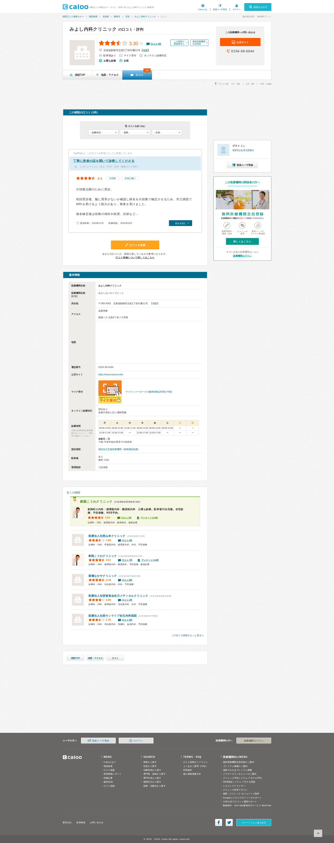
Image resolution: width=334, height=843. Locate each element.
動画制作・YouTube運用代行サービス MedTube (247, 805)
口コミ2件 (127, 540)
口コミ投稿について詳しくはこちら (135, 257)
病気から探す (150, 762)
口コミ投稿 (109, 786)
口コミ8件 (127, 580)
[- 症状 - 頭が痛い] (167, 132)
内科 (113, 178)
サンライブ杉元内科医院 (113, 615)
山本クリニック (107, 535)
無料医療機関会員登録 (199, 42)
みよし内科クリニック (145, 16)
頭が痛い (131, 178)
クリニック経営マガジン (235, 790)
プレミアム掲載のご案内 (235, 766)
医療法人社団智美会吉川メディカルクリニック (118, 595)
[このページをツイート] (229, 822)
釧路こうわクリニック (96, 501)
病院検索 (93, 16)
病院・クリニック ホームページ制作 (241, 793)
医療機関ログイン (242, 255)
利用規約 (187, 770)
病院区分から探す (152, 782)
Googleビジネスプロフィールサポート (242, 798)
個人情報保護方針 (192, 774)
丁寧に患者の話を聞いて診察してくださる (104, 160)
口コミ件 (156, 44)
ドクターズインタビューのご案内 (239, 774)
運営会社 (67, 822)
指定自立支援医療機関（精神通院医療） (119, 449)
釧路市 (117, 16)
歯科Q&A (108, 782)
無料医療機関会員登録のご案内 (238, 762)
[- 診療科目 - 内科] (103, 132)
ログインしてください (243, 150)
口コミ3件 (127, 600)
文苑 (127, 16)
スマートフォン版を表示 (253, 823)
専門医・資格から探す (154, 774)
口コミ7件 (126, 517)
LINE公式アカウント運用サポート (240, 801)
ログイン (236, 9)
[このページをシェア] (218, 822)
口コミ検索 (109, 770)
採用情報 (80, 822)
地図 (145, 50)
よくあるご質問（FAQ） (195, 766)
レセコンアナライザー (234, 786)
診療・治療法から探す (154, 786)
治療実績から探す (152, 770)
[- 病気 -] (135, 132)
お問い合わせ (96, 822)
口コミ (115, 658)
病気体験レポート (112, 774)
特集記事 (108, 778)
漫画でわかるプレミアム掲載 (237, 770)
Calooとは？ (110, 762)
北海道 (105, 16)
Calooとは (202, 9)
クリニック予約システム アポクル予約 (242, 778)
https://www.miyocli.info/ (110, 374)
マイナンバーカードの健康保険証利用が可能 (148, 391)
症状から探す (150, 766)
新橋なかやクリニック (103, 575)
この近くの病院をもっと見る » (187, 635)
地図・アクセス (95, 658)
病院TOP (75, 658)
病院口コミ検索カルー (73, 16)
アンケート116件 (149, 517)
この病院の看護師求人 (179, 42)
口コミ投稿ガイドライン (195, 762)
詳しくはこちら (242, 241)
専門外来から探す (152, 778)
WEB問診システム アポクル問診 (239, 782)
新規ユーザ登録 (220, 9)
